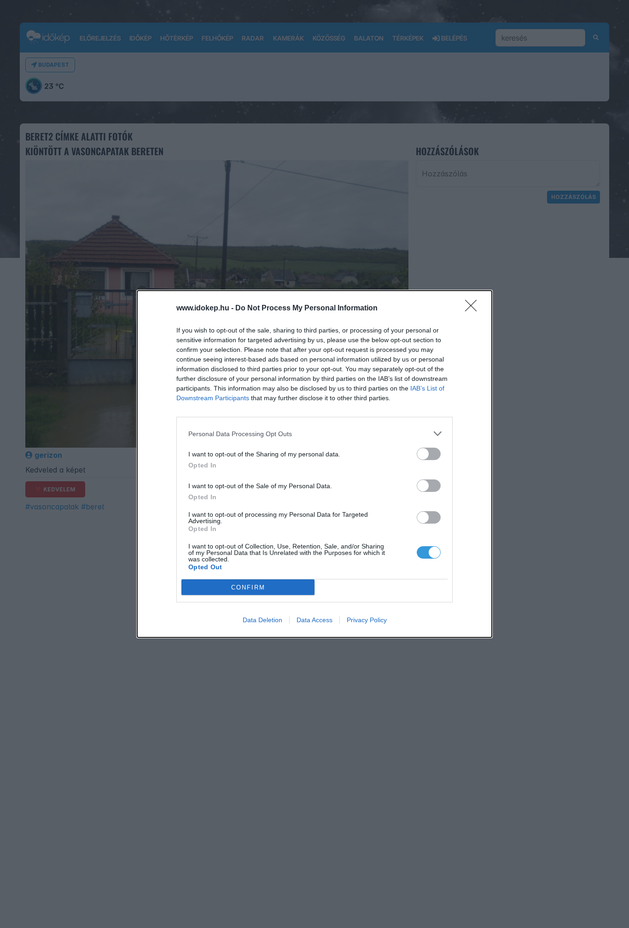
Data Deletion (262, 620)
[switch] (429, 454)
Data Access (314, 620)
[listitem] (314, 433)
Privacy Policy (367, 620)
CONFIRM (248, 587)
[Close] (474, 308)
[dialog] (314, 464)
